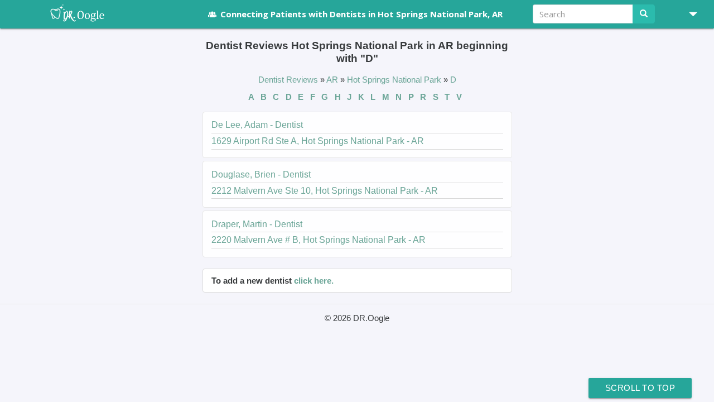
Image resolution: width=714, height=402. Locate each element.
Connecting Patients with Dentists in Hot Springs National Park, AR (361, 14)
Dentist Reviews (289, 79)
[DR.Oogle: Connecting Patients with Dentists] (115, 14)
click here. (314, 280)
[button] (689, 14)
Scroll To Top (640, 388)
